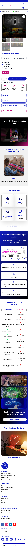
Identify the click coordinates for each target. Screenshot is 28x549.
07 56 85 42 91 (4, 533)
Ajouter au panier (17, 79)
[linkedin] (10, 524)
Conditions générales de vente (8, 475)
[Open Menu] (2, 5)
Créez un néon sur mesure (9, 508)
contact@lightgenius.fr (6, 531)
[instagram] (6, 524)
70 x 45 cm (7, 64)
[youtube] (14, 524)
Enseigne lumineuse (5, 518)
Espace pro (4, 516)
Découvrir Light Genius (6, 473)
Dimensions (5, 62)
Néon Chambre (4, 502)
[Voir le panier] (23, 8)
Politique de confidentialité (7, 479)
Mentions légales (5, 477)
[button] (23, 16)
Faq (2, 485)
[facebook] (2, 524)
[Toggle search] (23, 3)
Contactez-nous (6, 529)
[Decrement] (2, 78)
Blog (2, 491)
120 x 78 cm (8, 68)
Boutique (4, 496)
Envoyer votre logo (5, 510)
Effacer (5, 72)
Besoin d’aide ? (5, 483)
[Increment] (5, 78)
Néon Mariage (4, 498)
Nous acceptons (6, 536)
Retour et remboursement (7, 487)
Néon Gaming (4, 505)
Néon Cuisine (4, 500)
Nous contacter (4, 489)
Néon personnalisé (5, 512)
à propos (4, 471)
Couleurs (4, 55)
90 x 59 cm (7, 66)
